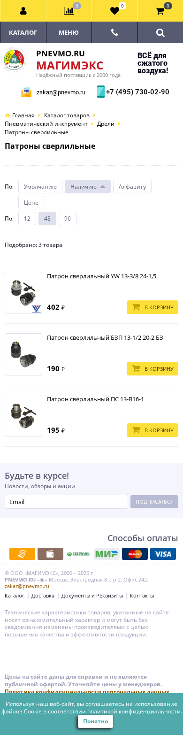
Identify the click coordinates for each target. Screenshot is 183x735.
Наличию (83, 187)
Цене (31, 203)
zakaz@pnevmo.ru (61, 92)
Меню (69, 32)
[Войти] (23, 11)
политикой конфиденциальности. (134, 711)
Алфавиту (132, 187)
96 (67, 218)
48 (47, 218)
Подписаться (155, 501)
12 (27, 218)
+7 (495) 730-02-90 (136, 92)
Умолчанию (40, 187)
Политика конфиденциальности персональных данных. (88, 692)
